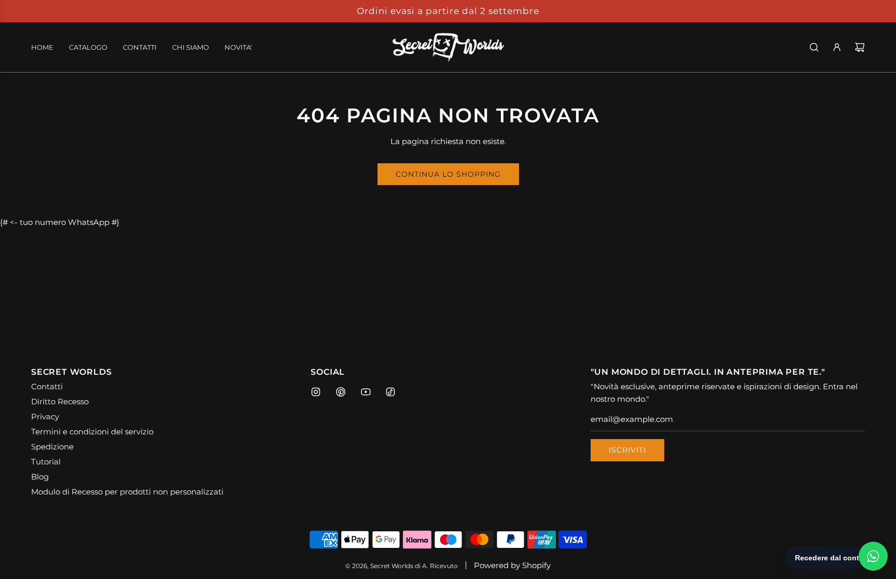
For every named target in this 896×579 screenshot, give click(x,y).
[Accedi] (836, 47)
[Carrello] (859, 47)
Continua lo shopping (448, 174)
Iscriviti (627, 450)
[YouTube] (365, 391)
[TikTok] (390, 391)
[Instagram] (315, 391)
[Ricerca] (814, 47)
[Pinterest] (340, 391)
